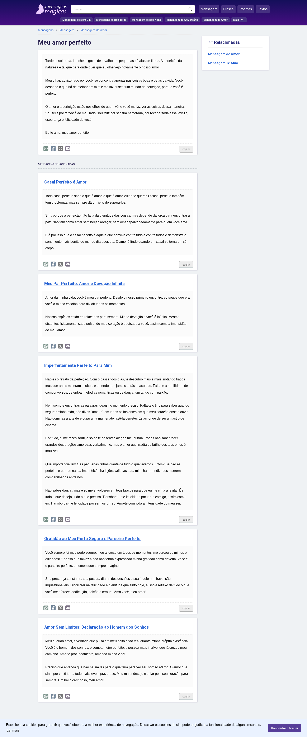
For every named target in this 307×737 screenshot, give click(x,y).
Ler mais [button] (13, 730)
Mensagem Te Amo (223, 63)
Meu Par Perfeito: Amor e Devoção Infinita (84, 283)
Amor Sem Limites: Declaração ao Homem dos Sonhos (96, 627)
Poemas (246, 9)
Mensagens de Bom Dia (76, 19)
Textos (263, 9)
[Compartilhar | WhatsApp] (45, 149)
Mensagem (209, 9)
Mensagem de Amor (216, 19)
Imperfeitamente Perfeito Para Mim (78, 365)
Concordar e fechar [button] (284, 728)
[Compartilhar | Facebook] (53, 149)
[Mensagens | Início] (52, 7)
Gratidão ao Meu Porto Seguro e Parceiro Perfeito (92, 538)
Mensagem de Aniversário (182, 19)
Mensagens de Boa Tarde (111, 19)
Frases (228, 9)
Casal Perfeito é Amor (65, 182)
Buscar (190, 9)
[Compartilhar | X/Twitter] (60, 149)
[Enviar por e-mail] (67, 149)
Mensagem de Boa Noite (146, 19)
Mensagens (45, 30)
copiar (186, 149)
